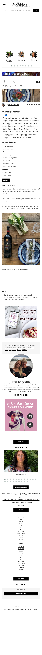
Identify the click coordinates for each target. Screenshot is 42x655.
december (21, 569)
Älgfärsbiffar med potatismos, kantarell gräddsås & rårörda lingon (21, 493)
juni (21, 527)
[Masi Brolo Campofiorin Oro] (21, 239)
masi (24, 347)
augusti (21, 531)
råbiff (6, 345)
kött (25, 350)
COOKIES (24, 606)
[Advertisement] (21, 32)
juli (21, 529)
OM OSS (17, 606)
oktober (21, 565)
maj (21, 525)
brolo (6, 350)
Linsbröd (21, 505)
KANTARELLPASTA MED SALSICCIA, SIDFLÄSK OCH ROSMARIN (21, 500)
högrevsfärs (8, 347)
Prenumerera (21, 594)
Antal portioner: (13, 112)
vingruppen (12, 350)
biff (23, 350)
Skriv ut (6, 180)
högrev (32, 345)
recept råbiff (12, 345)
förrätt (28, 345)
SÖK (36, 10)
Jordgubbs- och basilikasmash (21, 502)
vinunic (19, 350)
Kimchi (21, 497)
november (21, 567)
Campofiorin (30, 347)
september (21, 563)
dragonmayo (21, 345)
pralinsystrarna (17, 347)
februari (21, 519)
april (21, 523)
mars (21, 521)
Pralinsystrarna (13, 105)
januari (21, 517)
